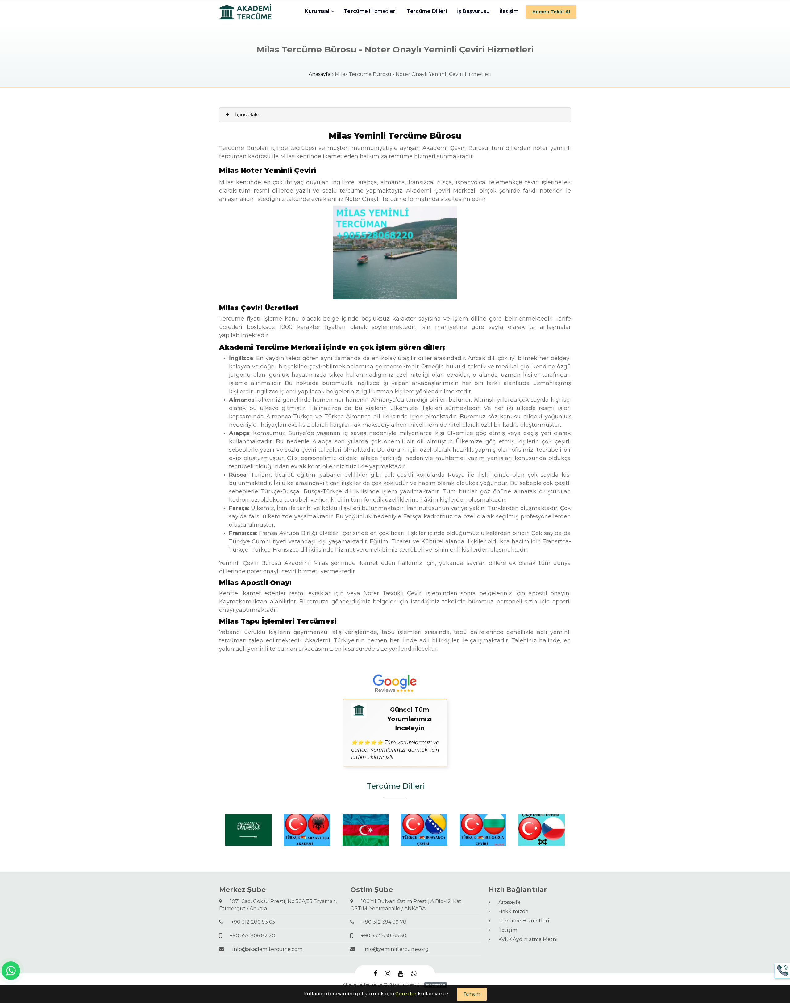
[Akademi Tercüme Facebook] (375, 973)
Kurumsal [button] (317, 11)
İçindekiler (248, 115)
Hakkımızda (510, 911)
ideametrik (435, 985)
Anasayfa (320, 74)
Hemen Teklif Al (551, 12)
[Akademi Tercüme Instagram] (387, 973)
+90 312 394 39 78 (381, 922)
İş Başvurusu (473, 11)
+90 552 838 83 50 (381, 936)
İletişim (509, 11)
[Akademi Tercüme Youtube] (400, 973)
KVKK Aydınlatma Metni (525, 939)
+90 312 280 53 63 (250, 922)
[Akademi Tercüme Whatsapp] (413, 973)
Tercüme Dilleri (426, 11)
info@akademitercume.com (264, 949)
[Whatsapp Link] (11, 970)
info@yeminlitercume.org (393, 949)
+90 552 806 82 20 (250, 936)
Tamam (472, 994)
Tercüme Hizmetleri (370, 11)
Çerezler (406, 994)
